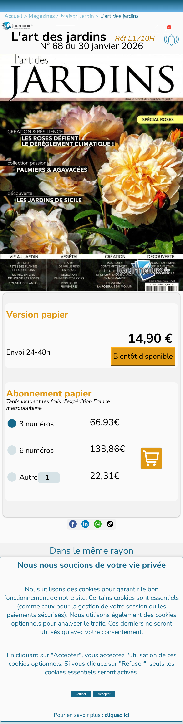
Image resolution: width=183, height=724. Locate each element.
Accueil (13, 16)
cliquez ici (117, 715)
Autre (28, 477)
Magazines (65, 17)
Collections (89, 17)
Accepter (104, 694)
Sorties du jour (114, 17)
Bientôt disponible (143, 356)
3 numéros (36, 424)
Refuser (80, 694)
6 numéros (36, 450)
